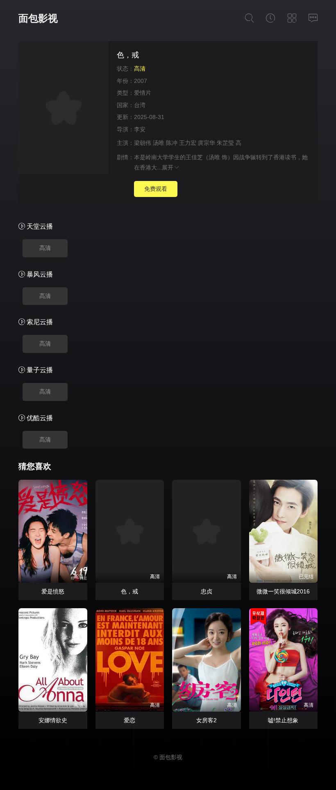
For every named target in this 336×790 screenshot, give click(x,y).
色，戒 (129, 591)
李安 (139, 129)
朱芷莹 (225, 143)
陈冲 (171, 143)
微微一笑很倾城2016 (283, 591)
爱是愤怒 (52, 591)
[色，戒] (63, 109)
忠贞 (206, 591)
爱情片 (142, 92)
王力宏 (187, 143)
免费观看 (155, 188)
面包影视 (38, 18)
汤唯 (158, 143)
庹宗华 (206, 143)
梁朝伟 (142, 143)
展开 (167, 167)
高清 (45, 248)
